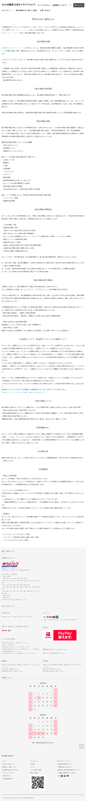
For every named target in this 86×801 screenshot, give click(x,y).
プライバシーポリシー (9, 773)
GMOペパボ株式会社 (45, 27)
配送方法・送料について (9, 767)
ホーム (4, 761)
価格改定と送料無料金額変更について (68, 770)
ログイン (64, 5)
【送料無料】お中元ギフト (65, 767)
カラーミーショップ (22, 30)
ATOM (36, 773)
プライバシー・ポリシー (11, 33)
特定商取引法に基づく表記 (26, 10)
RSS (31, 773)
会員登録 (55, 5)
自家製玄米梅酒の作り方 (65, 764)
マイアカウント (45, 5)
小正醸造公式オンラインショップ (13, 48)
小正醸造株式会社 (8, 778)
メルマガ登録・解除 (36, 770)
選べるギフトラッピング (65, 761)
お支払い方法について (9, 764)
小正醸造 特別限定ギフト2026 (66, 773)
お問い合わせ (45, 10)
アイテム (80, 5)
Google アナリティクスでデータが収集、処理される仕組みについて (24, 392)
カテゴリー (6, 10)
